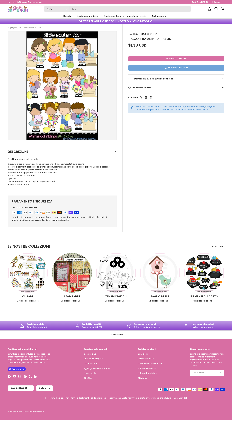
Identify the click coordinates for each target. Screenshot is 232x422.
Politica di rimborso (147, 368)
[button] (222, 9)
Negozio (67, 16)
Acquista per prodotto (87, 16)
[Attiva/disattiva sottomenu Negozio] (72, 16)
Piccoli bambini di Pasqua (32, 28)
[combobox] (117, 9)
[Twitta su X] (141, 97)
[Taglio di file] (160, 273)
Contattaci (143, 354)
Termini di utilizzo (146, 358)
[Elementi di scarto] (204, 273)
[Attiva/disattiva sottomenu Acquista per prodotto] (99, 16)
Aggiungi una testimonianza (97, 368)
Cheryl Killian (133, 34)
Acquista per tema (112, 16)
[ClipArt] (28, 273)
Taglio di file (160, 296)
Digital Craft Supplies (21, 411)
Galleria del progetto (94, 358)
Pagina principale (14, 28)
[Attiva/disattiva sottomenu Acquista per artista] (148, 16)
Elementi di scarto (204, 296)
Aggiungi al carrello (176, 58)
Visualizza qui (36, 2)
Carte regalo (90, 373)
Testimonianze (159, 16)
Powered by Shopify (37, 411)
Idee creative (90, 354)
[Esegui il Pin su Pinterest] (150, 97)
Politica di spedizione (147, 373)
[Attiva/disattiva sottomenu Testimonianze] (167, 16)
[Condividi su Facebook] (146, 97)
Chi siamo (142, 378)
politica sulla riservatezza (150, 363)
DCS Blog (88, 378)
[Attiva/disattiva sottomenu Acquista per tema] (123, 16)
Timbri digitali (116, 296)
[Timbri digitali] (116, 273)
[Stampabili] (72, 273)
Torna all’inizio (116, 334)
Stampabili (72, 296)
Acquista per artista (136, 16)
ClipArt (27, 296)
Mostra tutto (218, 246)
